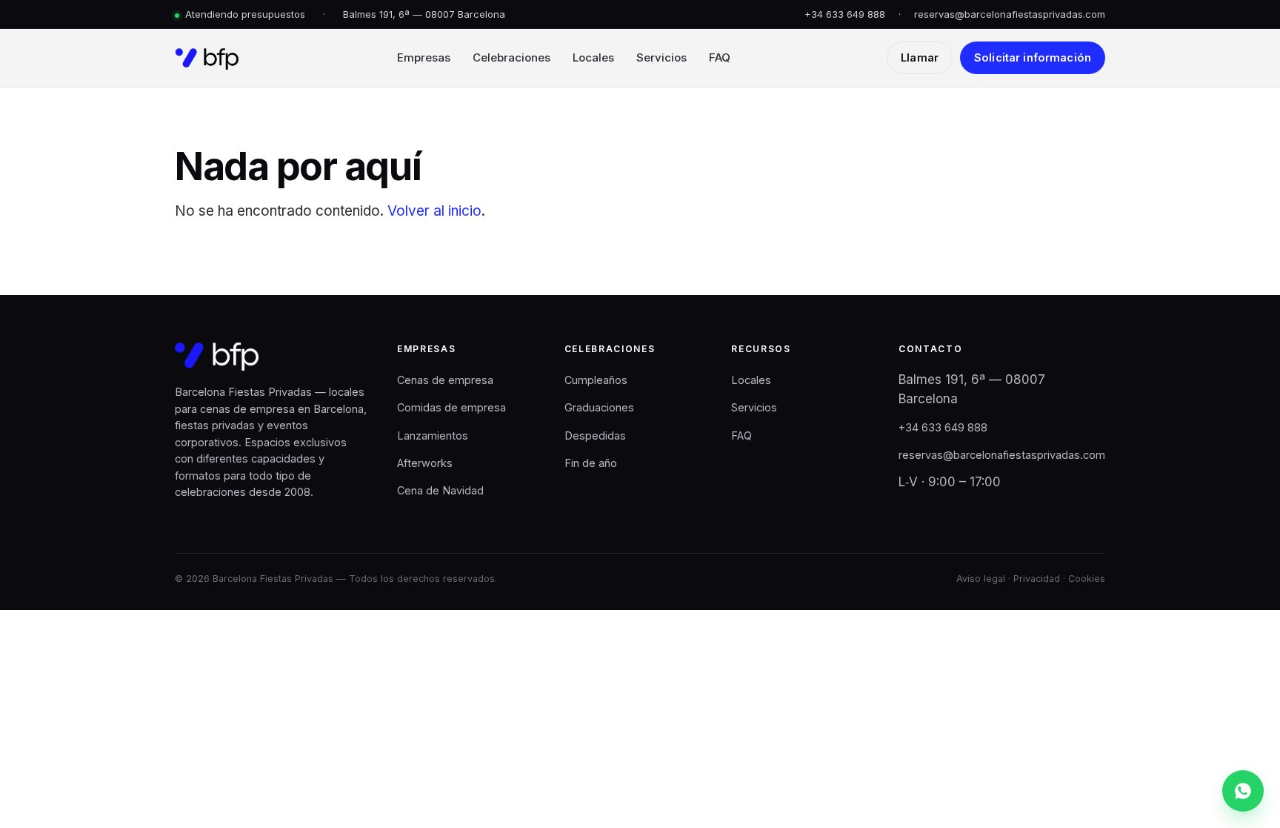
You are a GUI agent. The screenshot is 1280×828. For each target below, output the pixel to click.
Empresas (423, 57)
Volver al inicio (434, 210)
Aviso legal (980, 578)
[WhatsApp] (1243, 791)
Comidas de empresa (451, 407)
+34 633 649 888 (844, 14)
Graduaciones (599, 407)
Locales (593, 57)
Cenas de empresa (445, 380)
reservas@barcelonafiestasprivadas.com (1009, 14)
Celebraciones (511, 57)
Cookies (1086, 578)
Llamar (920, 57)
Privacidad (1036, 578)
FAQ (719, 57)
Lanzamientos (432, 435)
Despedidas (595, 435)
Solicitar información (1032, 57)
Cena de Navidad (440, 490)
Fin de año (590, 463)
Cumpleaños (595, 380)
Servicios (661, 57)
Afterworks (425, 463)
